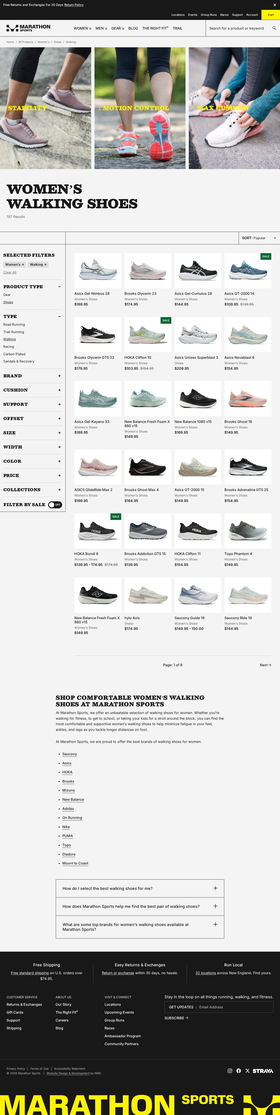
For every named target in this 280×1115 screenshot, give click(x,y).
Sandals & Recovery (18, 361)
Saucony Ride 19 (238, 618)
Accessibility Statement (69, 1068)
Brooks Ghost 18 (238, 421)
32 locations (206, 973)
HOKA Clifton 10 (137, 357)
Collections (21, 489)
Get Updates (181, 1007)
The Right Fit (67, 1012)
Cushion (15, 390)
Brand (12, 375)
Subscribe (174, 1018)
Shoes (57, 42)
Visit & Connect (118, 997)
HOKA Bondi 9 (86, 553)
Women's (43, 42)
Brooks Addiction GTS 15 (145, 553)
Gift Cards (15, 1012)
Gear (7, 295)
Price (11, 475)
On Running (72, 817)
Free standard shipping (30, 973)
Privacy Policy (16, 1068)
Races (224, 14)
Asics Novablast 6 (239, 357)
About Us (63, 997)
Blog (59, 1028)
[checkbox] (55, 504)
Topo (66, 845)
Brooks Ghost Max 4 (141, 490)
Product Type (23, 286)
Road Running (14, 324)
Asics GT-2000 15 (189, 490)
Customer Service (22, 997)
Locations (178, 14)
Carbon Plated (14, 354)
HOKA (67, 772)
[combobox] (243, 28)
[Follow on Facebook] (238, 1070)
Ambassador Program (123, 1036)
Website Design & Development (68, 1073)
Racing (8, 347)
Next (264, 665)
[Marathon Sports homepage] (28, 28)
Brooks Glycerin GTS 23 (94, 357)
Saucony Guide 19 (190, 618)
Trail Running (13, 332)
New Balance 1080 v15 (193, 421)
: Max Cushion (221, 108)
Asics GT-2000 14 (239, 293)
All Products (25, 42)
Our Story (63, 1004)
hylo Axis (132, 618)
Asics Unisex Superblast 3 (196, 357)
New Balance (73, 799)
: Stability (25, 108)
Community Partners (122, 1044)
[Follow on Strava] (263, 1071)
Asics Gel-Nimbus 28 (92, 293)
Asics (67, 763)
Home (10, 42)
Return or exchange (118, 973)
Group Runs (209, 14)
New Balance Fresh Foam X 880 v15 (147, 423)
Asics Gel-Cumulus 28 (193, 293)
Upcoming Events (119, 1012)
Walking (71, 42)
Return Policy (74, 5)
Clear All (9, 272)
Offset (13, 418)
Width (12, 447)
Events (192, 14)
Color (12, 461)
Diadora (68, 854)
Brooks (68, 781)
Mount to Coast (75, 863)
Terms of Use (39, 1068)
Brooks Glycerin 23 (140, 293)
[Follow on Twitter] (247, 1070)
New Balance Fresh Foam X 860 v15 (97, 620)
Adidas (68, 808)
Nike (66, 827)
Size (9, 432)
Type (10, 316)
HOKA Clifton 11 (188, 553)
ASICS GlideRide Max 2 (93, 490)
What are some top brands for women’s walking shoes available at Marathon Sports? (126, 927)
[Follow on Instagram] (229, 1070)
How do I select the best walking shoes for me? (108, 888)
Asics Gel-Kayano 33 (91, 421)
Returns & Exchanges (24, 1004)
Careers (62, 1020)
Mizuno (68, 790)
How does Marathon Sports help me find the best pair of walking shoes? (131, 906)
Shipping (14, 1028)
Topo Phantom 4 (238, 553)
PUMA (67, 836)
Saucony (69, 754)
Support (237, 14)
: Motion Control (134, 108)
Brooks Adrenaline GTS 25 (246, 490)
